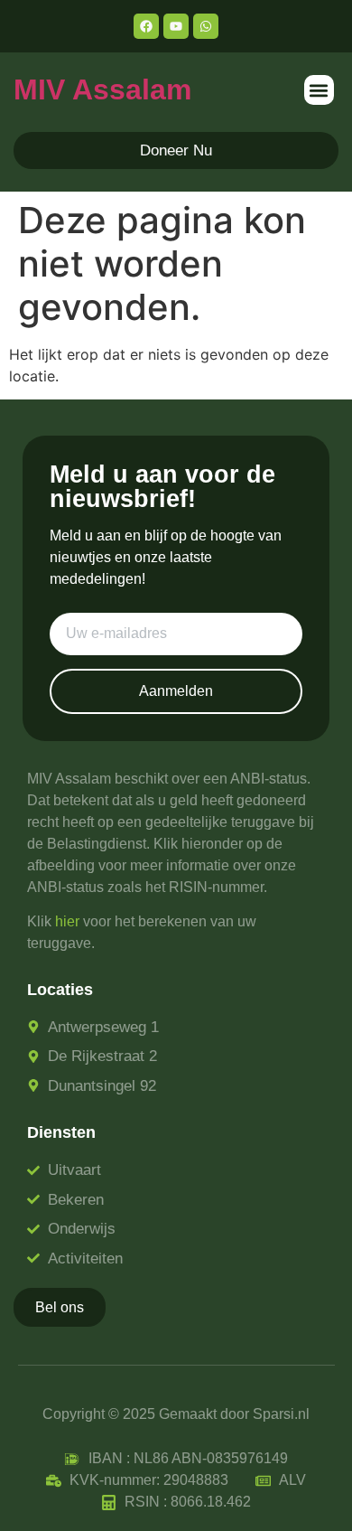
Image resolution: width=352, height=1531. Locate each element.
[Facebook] (146, 26)
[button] (319, 90)
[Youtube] (176, 26)
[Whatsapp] (205, 26)
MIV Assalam (102, 89)
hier (67, 921)
